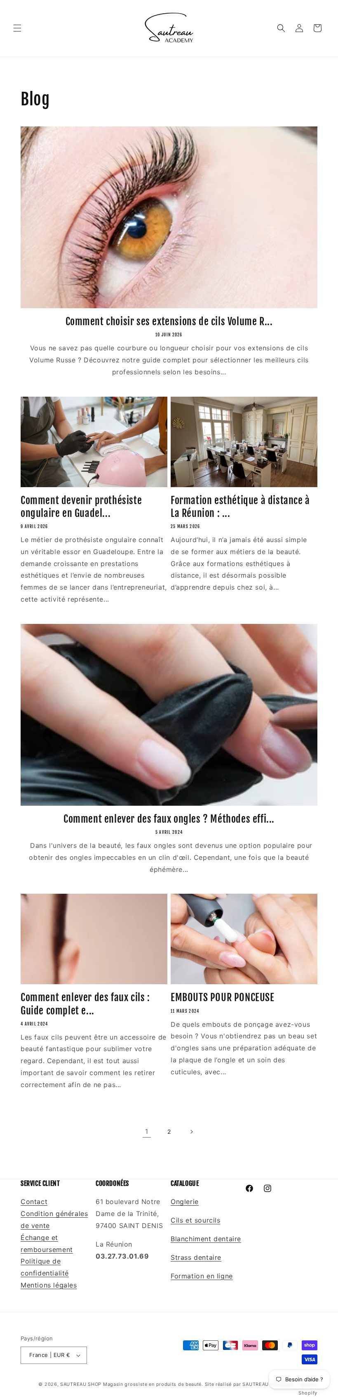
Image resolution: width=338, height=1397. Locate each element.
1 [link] (146, 1131)
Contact (34, 1201)
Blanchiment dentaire (206, 1239)
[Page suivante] (191, 1132)
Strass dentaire (196, 1257)
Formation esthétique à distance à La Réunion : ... (240, 506)
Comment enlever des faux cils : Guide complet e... (85, 1003)
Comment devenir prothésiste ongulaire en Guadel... (81, 506)
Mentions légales (49, 1285)
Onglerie (185, 1201)
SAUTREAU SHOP (80, 1384)
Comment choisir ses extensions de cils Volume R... (169, 321)
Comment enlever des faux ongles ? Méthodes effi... (169, 819)
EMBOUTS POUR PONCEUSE (223, 997)
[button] (17, 28)
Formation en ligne (202, 1276)
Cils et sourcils (196, 1220)
